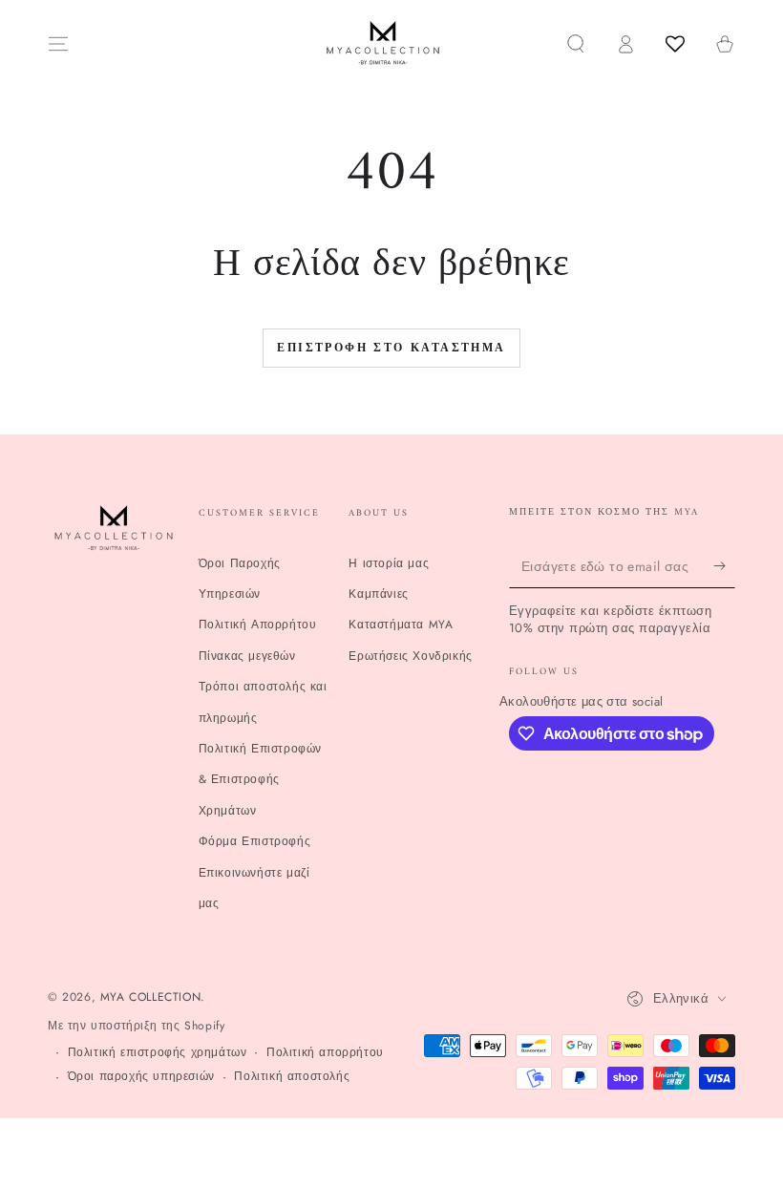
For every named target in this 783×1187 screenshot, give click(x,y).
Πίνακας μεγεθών (247, 656)
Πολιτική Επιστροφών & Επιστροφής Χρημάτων (260, 779)
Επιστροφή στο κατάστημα (391, 349)
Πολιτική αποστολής (291, 1077)
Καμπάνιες (378, 594)
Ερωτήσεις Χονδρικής (410, 656)
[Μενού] (58, 44)
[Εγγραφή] (724, 566)
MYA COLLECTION (150, 997)
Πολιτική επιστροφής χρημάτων (157, 1053)
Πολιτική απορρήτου (325, 1053)
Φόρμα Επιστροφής (255, 841)
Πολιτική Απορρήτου (258, 624)
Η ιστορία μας (389, 563)
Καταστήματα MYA (401, 624)
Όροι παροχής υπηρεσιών (141, 1077)
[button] (576, 44)
